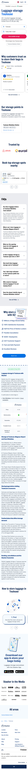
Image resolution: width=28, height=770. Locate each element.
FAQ (2, 741)
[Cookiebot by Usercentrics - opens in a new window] (20, 750)
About (3, 739)
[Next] (16, 187)
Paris (16, 730)
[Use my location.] (24, 27)
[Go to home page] (5, 2)
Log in (21, 2)
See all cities (4, 735)
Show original (12, 89)
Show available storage (14, 36)
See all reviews (13, 95)
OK (14, 766)
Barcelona (4, 732)
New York (17, 732)
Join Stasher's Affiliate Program (19, 745)
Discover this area (7, 130)
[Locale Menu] (18, 2)
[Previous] (11, 187)
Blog (2, 744)
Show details (21, 762)
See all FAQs (13, 300)
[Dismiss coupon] (26, 309)
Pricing (17, 739)
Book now (14, 355)
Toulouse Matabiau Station (14, 44)
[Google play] (9, 671)
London (3, 730)
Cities (5, 721)
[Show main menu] (25, 2)
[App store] (19, 671)
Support (17, 741)
